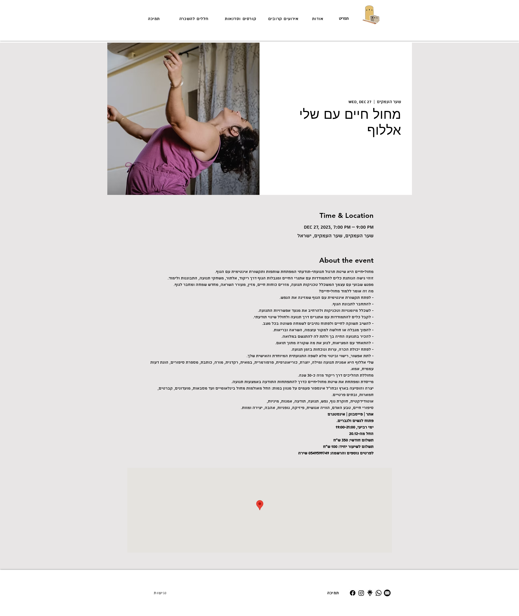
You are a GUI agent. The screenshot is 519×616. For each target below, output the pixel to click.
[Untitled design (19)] (370, 593)
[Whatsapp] (378, 593)
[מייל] (387, 593)
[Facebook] (352, 593)
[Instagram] (361, 593)
